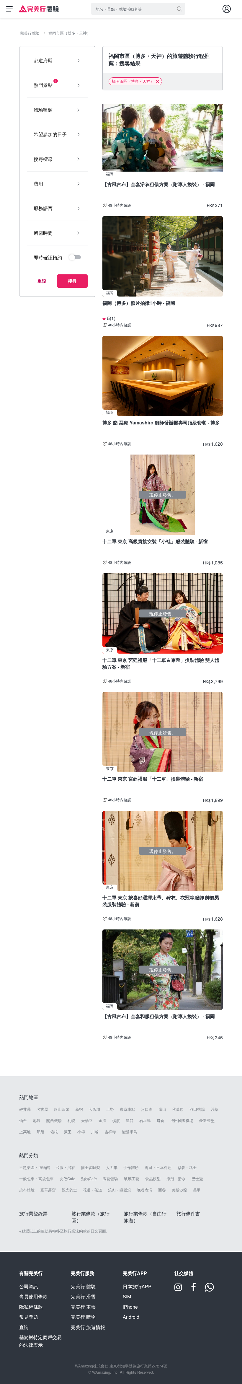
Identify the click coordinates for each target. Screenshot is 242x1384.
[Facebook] (193, 1289)
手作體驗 (131, 1167)
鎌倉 (160, 1120)
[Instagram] (178, 1289)
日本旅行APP (137, 1286)
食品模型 (153, 1178)
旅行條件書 (188, 1213)
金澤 (102, 1120)
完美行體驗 (83, 1286)
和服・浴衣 (65, 1167)
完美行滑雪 (83, 1296)
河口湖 (147, 1109)
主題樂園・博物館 (34, 1167)
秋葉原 (178, 1109)
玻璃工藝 (131, 1178)
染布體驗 (27, 1190)
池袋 (36, 1120)
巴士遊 (197, 1178)
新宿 (79, 1109)
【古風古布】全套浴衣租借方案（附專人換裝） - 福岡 (158, 184)
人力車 (111, 1167)
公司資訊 (28, 1286)
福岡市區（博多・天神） (133, 81)
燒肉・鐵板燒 (119, 1190)
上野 (110, 1109)
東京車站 (127, 1109)
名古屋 (42, 1109)
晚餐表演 (144, 1190)
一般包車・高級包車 (36, 1178)
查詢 (24, 1327)
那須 (40, 1131)
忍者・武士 (187, 1167)
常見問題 (28, 1316)
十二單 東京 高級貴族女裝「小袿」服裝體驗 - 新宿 (155, 541)
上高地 (25, 1131)
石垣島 (145, 1120)
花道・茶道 (92, 1190)
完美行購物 (83, 1316)
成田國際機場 (181, 1120)
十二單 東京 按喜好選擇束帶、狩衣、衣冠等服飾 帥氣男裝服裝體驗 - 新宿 (160, 900)
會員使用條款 (33, 1296)
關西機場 (54, 1120)
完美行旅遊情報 (88, 1327)
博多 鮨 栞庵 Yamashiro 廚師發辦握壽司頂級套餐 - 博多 (161, 422)
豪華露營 (48, 1190)
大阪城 (94, 1109)
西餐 (162, 1190)
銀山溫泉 (61, 1109)
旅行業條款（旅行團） (90, 1216)
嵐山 (162, 1109)
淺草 (214, 1109)
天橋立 (87, 1120)
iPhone (130, 1306)
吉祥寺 (110, 1131)
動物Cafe (89, 1178)
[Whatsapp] (209, 1289)
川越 (95, 1131)
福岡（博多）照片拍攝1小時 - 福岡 (138, 302)
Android (131, 1316)
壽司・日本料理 (158, 1167)
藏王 (67, 1131)
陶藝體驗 (110, 1178)
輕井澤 (25, 1109)
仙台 (23, 1120)
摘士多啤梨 (90, 1167)
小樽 (81, 1131)
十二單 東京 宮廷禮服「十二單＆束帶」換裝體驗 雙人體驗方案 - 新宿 (160, 663)
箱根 (54, 1131)
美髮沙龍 (179, 1190)
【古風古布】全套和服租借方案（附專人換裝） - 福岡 (158, 1016)
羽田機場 (197, 1109)
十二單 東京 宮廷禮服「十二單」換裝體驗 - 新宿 (152, 778)
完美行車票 (83, 1306)
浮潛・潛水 (176, 1178)
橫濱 (116, 1120)
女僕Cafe (67, 1178)
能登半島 (129, 1131)
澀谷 (129, 1120)
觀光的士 (69, 1190)
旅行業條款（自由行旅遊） (145, 1216)
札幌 (71, 1120)
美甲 (197, 1190)
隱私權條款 (31, 1306)
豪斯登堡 (207, 1120)
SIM (127, 1296)
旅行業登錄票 (33, 1213)
